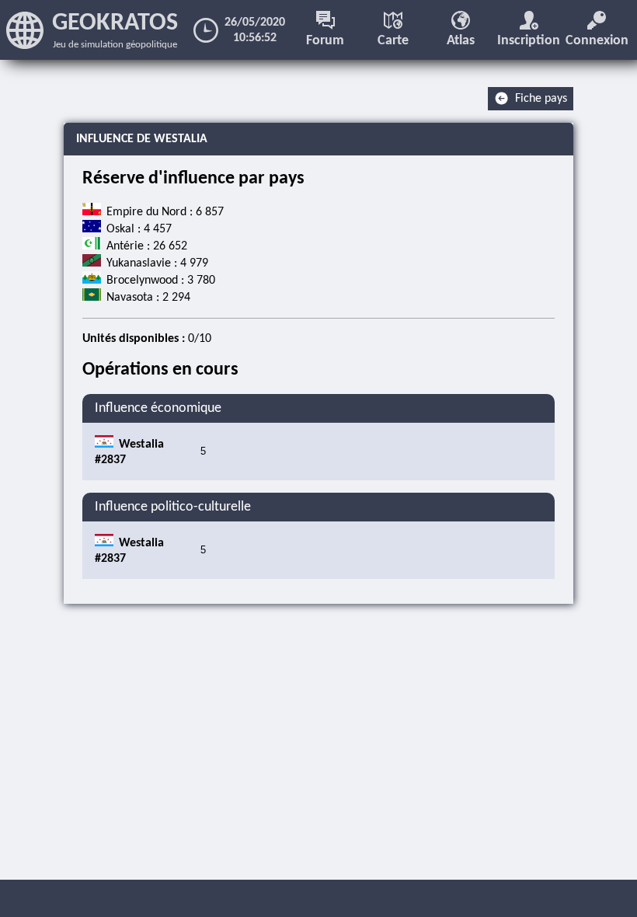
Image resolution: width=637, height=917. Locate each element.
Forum (325, 40)
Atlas (461, 40)
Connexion (597, 40)
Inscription (528, 40)
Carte (393, 40)
